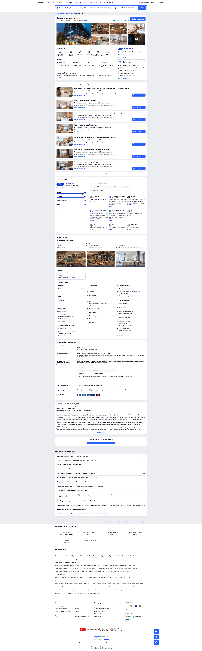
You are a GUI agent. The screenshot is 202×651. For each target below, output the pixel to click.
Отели (48, 2)
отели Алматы (58, 593)
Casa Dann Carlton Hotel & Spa (62, 559)
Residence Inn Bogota (65, 18)
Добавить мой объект (99, 613)
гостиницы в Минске (60, 586)
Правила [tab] (89, 84)
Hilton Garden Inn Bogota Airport (88, 556)
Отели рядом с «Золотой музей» (92, 565)
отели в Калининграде (68, 590)
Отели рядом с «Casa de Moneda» (110, 565)
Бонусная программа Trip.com (101, 608)
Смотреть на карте (122, 78)
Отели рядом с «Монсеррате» (131, 568)
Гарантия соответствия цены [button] (121, 20)
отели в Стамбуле (59, 583)
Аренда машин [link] (93, 2)
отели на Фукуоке (108, 586)
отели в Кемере (78, 583)
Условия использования (80, 613)
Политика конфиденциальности (82, 616)
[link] (146, 2)
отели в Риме (79, 586)
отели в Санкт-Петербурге (121, 586)
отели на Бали (96, 593)
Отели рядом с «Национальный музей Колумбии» (92, 568)
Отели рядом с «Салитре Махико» (114, 568)
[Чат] (156, 642)
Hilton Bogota (101, 556)
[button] (116, 2)
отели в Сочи (58, 590)
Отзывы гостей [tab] (68, 84)
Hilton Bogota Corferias (111, 556)
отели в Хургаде (131, 583)
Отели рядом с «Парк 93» (61, 571)
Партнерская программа (100, 611)
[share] (156, 637)
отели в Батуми (128, 590)
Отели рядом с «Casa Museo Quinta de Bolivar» (67, 568)
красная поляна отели (105, 590)
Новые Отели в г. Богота (77, 577)
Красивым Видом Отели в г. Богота (94, 577)
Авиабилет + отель (58, 2)
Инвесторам (97, 606)
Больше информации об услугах (63, 611)
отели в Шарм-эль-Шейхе (119, 583)
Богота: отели (129, 522)
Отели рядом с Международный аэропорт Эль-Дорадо (117, 571)
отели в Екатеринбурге (117, 590)
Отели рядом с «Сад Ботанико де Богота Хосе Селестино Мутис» (85, 571)
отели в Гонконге (138, 590)
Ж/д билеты (69, 2)
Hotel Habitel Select (84, 559)
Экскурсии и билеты (81, 2)
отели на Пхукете (98, 586)
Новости (77, 608)
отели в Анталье (96, 583)
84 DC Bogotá (74, 559)
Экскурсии (110, 2)
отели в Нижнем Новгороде (82, 590)
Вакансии (77, 611)
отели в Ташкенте (77, 593)
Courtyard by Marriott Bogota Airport (70, 556)
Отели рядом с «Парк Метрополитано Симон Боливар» (69, 565)
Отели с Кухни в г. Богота (125, 577)
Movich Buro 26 (130, 556)
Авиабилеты (41, 2)
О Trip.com (77, 606)
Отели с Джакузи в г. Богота (111, 577)
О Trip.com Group (79, 619)
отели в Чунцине (88, 586)
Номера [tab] (58, 84)
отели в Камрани (71, 586)
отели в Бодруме (68, 593)
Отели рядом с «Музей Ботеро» (128, 565)
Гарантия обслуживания (61, 608)
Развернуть (59, 77)
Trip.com (108, 522)
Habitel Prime (121, 556)
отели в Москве (133, 586)
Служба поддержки (60, 606)
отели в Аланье (87, 583)
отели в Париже (140, 583)
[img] (73, 34)
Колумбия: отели (120, 522)
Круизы (102, 2)
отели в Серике (69, 583)
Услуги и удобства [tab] (80, 84)
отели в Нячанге (88, 593)
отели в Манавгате (106, 583)
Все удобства (59, 69)
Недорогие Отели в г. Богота (62, 577)
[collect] (156, 631)
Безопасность (97, 616)
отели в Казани (94, 590)
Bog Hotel (57, 556)
